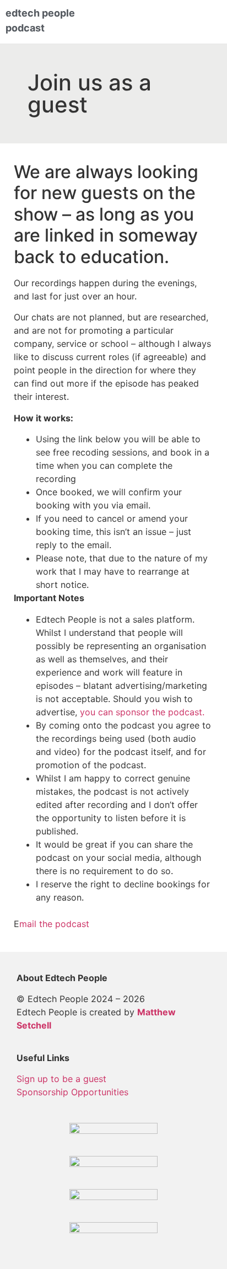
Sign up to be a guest (61, 1078)
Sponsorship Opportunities (72, 1091)
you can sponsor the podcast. (142, 712)
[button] (193, 22)
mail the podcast (54, 923)
